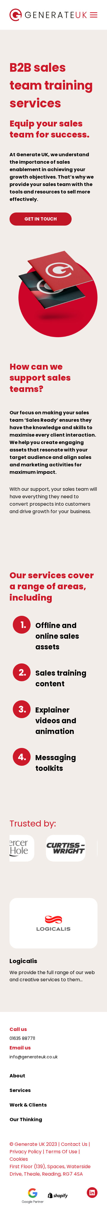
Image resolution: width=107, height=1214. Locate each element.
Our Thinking (26, 1119)
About (17, 1075)
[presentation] (53, 923)
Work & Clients (28, 1104)
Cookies (19, 1159)
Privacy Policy (26, 1151)
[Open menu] (94, 15)
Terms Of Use (61, 1151)
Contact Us (74, 1144)
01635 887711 (22, 1038)
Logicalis (23, 961)
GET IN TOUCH (40, 219)
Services (20, 1090)
